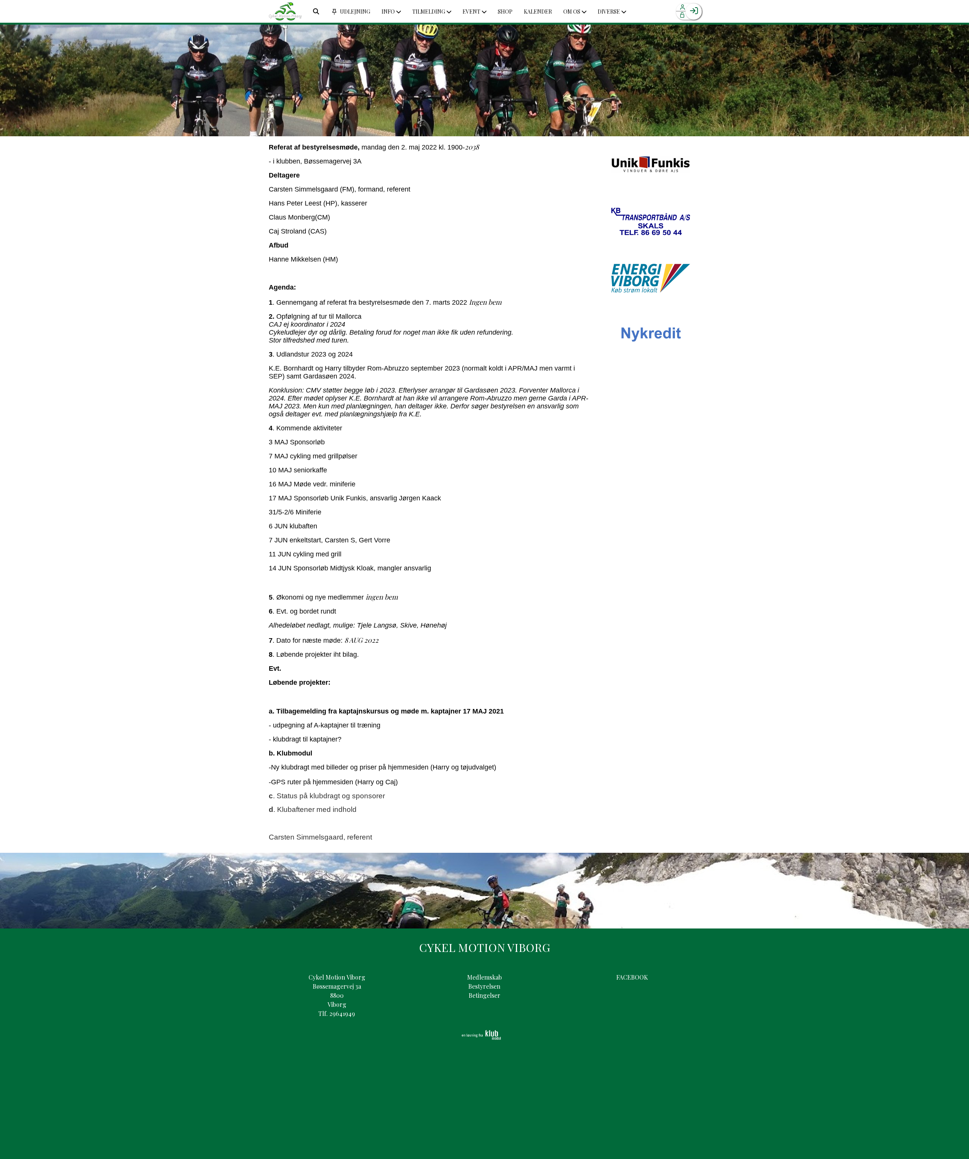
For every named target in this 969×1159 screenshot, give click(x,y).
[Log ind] (693, 11)
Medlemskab (484, 977)
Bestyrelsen (484, 986)
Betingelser (484, 995)
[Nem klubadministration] (481, 1037)
